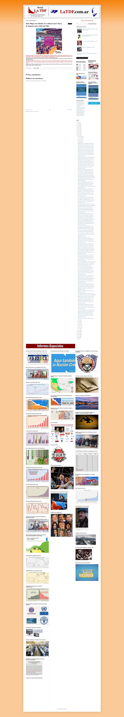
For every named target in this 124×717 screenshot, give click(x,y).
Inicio (50, 109)
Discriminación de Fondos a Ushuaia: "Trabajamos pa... (86, 144)
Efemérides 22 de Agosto (82, 235)
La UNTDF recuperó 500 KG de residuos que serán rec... (86, 199)
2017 (78, 135)
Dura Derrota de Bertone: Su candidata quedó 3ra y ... (86, 287)
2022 (78, 127)
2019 (78, 132)
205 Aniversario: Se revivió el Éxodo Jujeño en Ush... (86, 216)
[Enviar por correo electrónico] (34, 68)
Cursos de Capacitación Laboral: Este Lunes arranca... (86, 192)
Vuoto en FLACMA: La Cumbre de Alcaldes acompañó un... (87, 186)
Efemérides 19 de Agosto (82, 242)
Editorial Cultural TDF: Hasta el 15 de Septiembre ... (86, 279)
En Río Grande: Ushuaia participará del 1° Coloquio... (86, 169)
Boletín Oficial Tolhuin (80, 113)
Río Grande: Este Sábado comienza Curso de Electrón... (86, 249)
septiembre (80, 140)
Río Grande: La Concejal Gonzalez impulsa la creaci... (86, 175)
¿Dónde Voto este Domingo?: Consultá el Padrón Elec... (86, 309)
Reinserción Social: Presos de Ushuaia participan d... (86, 259)
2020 (78, 130)
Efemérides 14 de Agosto (82, 289)
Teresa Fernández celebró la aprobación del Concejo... (86, 162)
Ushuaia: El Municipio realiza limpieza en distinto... (85, 213)
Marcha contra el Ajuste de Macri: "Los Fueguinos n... (86, 214)
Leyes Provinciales (80, 109)
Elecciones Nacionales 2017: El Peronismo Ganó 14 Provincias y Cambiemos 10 (90, 35)
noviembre (80, 137)
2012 (78, 336)
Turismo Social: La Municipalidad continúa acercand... (86, 247)
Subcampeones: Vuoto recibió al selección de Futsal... (86, 148)
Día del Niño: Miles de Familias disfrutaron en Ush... (86, 231)
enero (79, 328)
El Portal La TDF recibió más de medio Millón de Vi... (86, 275)
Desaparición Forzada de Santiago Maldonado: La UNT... (86, 157)
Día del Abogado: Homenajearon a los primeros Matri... (86, 165)
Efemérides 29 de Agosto (82, 180)
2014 (78, 333)
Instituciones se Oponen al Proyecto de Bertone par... (86, 230)
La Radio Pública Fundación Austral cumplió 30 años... (86, 245)
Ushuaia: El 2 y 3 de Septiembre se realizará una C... (86, 238)
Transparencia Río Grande (81, 111)
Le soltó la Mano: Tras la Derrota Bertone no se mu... (86, 225)
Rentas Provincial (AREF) (81, 108)
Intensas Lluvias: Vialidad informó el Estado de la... (85, 300)
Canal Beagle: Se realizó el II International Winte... (85, 217)
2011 (78, 337)
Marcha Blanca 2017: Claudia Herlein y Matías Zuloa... (86, 223)
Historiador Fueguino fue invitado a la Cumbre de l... (86, 276)
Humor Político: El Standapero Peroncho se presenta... (86, 227)
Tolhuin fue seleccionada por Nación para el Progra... (86, 314)
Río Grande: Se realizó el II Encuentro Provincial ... (85, 208)
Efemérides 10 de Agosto (82, 308)
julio (79, 319)
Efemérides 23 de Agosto (82, 224)
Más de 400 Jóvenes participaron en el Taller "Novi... (86, 315)
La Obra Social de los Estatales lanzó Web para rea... (86, 268)
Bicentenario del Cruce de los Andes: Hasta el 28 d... (86, 281)
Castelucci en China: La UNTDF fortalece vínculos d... (86, 146)
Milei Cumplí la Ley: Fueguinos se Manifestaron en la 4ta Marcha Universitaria (87, 54)
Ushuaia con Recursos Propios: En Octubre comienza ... (86, 154)
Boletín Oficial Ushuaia (80, 114)
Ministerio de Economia (80, 107)
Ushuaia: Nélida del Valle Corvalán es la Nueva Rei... (86, 183)
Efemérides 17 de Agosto (82, 260)
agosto (79, 142)
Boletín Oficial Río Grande (81, 110)
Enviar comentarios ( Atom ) (34, 111)
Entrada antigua (69, 109)
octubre (79, 139)
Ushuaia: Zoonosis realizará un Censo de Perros (85, 166)
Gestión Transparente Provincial (80, 105)
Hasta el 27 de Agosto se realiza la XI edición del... (85, 272)
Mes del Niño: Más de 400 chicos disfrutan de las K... (86, 241)
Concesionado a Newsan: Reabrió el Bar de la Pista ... (86, 172)
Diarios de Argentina (94, 103)
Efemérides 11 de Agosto (82, 303)
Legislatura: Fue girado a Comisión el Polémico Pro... (86, 201)
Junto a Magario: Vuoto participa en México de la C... (86, 198)
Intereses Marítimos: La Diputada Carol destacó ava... (86, 161)
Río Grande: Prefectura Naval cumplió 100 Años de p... (86, 210)
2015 (78, 331)
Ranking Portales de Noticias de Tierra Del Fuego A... (86, 188)
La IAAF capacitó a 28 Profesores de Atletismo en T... (86, 256)
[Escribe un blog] (35, 68)
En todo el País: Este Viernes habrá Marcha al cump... (86, 147)
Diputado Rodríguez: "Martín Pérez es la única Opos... (86, 304)
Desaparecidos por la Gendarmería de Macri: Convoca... (86, 296)
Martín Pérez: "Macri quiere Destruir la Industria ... (85, 312)
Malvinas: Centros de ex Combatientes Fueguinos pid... (86, 278)
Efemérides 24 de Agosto (82, 212)
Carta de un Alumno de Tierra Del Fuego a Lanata (89, 41)
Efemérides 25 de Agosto (82, 202)
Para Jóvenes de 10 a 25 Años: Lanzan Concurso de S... (86, 191)
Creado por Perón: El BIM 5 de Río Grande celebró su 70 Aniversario (90, 29)
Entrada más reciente (29, 109)
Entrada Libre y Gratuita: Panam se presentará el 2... (86, 246)
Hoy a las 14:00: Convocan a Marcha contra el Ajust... (86, 232)
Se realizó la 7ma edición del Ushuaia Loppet (84, 265)
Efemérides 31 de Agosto (82, 155)
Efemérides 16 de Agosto (82, 274)
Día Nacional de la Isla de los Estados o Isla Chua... (85, 305)
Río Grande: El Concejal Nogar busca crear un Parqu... (86, 228)
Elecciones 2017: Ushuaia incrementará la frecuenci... (86, 297)
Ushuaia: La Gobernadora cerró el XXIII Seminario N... (86, 239)
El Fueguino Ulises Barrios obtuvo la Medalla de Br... (86, 311)
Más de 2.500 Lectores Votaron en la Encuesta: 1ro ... (86, 293)
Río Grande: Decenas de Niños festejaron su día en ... (86, 164)
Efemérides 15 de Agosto (82, 282)
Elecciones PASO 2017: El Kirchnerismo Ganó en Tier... (86, 286)
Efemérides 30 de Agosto (82, 168)
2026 (78, 122)
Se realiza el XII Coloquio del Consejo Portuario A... (86, 252)
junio (79, 321)
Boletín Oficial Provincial (81, 103)
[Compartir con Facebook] (38, 68)
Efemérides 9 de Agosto (81, 316)
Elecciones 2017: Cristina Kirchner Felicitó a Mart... (85, 243)
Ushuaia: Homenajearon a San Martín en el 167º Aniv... (86, 250)
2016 (78, 330)
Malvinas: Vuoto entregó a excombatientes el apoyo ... (86, 159)
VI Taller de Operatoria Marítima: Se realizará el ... (85, 184)
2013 (78, 334)
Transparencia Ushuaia (80, 115)
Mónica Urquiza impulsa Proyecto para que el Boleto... (86, 176)
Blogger (65, 708)
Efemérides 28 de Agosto (82, 187)
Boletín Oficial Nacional (80, 102)
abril (79, 324)
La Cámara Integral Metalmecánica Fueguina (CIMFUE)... (86, 205)
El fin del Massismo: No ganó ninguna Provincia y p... (86, 283)
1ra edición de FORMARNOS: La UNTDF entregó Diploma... (87, 261)
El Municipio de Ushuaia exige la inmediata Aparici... (86, 290)
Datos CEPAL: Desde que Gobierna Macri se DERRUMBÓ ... (87, 294)
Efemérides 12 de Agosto (82, 292)
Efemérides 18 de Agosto (82, 253)
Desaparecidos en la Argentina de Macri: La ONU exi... (86, 318)
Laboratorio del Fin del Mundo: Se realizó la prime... (86, 194)
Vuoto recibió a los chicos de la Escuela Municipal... (86, 267)
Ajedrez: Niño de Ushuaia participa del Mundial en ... (86, 209)
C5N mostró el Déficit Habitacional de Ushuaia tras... (86, 181)
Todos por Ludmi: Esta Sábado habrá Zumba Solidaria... (86, 219)
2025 (78, 123)
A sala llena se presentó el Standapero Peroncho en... (86, 190)
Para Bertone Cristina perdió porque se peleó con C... (86, 264)
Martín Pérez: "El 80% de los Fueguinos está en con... (86, 206)
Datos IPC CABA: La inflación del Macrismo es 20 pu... (86, 298)
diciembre (79, 136)
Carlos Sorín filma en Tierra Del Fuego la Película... (85, 170)
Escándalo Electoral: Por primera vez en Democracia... (86, 158)
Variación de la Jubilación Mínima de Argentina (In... (86, 254)
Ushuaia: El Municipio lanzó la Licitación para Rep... (86, 179)
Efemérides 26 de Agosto (82, 195)
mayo (79, 322)
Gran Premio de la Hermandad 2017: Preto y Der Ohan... (86, 234)
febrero (79, 327)
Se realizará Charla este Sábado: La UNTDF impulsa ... (86, 173)
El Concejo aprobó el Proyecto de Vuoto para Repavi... (86, 307)
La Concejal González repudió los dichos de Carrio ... (86, 301)
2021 (78, 129)
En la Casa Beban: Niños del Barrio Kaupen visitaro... (86, 221)
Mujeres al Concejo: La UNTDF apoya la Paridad (85, 220)
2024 (78, 125)
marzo (79, 325)
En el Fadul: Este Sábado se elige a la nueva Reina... (85, 197)
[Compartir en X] (36, 68)
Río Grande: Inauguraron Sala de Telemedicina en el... (86, 257)
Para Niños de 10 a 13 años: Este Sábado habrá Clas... (86, 151)
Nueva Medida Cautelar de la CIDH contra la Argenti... (86, 203)
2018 (78, 133)
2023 (78, 126)
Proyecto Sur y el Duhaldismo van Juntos (88, 47)
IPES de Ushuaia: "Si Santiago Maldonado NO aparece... (86, 143)
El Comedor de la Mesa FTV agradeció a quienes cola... (86, 271)
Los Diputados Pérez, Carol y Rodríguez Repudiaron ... (86, 153)
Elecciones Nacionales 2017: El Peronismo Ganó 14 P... (86, 285)
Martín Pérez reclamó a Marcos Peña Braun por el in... (86, 150)
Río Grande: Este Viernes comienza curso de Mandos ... (86, 263)
